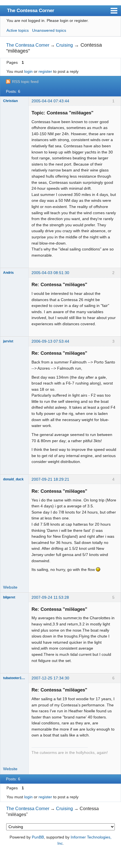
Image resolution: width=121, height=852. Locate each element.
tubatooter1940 (14, 678)
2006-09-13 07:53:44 (50, 341)
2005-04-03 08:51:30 (50, 272)
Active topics (17, 30)
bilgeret (9, 597)
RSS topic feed (25, 81)
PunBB (38, 837)
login (28, 71)
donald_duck (13, 479)
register (45, 71)
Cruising (64, 45)
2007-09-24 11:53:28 (50, 597)
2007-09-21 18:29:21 (50, 479)
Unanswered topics (49, 30)
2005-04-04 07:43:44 (50, 101)
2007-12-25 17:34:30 (50, 678)
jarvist (8, 341)
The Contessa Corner (30, 10)
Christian (10, 101)
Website (10, 587)
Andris (8, 272)
